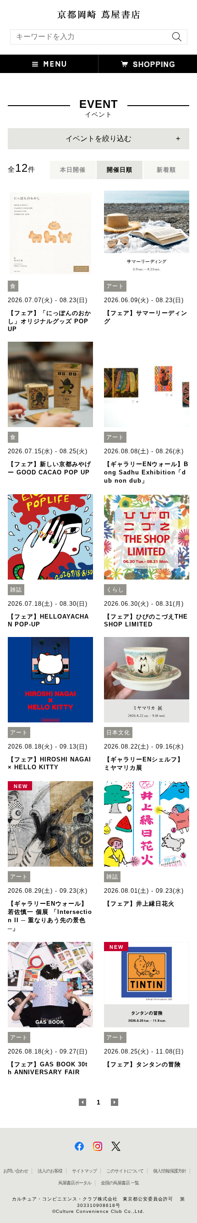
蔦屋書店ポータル (74, 1182)
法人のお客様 (50, 1170)
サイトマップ (84, 1170)
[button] (49, 64)
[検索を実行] (174, 39)
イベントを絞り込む (98, 138)
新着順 (166, 169)
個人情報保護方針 (169, 1170)
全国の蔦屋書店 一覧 (120, 1182)
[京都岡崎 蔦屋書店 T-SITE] (98, 14)
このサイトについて (124, 1170)
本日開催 (73, 169)
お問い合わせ (15, 1170)
